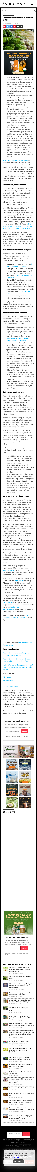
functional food (28, 695)
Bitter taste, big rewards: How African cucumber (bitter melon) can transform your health (17, 226)
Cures (19, 693)
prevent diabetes (16, 704)
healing (19, 697)
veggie (13, 706)
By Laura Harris (19, 973)
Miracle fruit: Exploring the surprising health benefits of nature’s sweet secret (21, 1024)
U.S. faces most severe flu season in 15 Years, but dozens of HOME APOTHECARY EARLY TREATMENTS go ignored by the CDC (21, 1033)
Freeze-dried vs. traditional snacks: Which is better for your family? (20, 1001)
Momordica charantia (22, 700)
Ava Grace (15, 23)
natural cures (7, 702)
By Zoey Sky (19, 996)
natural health (18, 702)
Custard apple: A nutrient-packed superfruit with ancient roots (19, 1042)
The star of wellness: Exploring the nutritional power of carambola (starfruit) (20, 1050)
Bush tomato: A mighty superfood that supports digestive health (20, 993)
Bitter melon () (15, 160)
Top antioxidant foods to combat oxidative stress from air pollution (19, 1058)
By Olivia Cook (19, 1090)
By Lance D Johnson (20, 1037)
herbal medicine (8, 700)
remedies (26, 704)
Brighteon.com (8, 603)
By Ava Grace (19, 980)
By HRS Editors (19, 1061)
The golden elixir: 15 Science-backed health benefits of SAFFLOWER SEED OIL (21, 1101)
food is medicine (16, 695)
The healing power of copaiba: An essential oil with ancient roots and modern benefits (19, 969)
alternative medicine (21, 690)
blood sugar (12, 693)
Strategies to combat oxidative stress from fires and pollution (20, 1065)
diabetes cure (26, 693)
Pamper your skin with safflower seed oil (21, 1088)
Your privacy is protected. (10, 736)
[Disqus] (18, 838)
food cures (6, 695)
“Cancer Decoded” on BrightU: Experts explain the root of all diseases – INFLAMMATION (21, 985)
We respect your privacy (25, 1144)
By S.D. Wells (19, 1120)
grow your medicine (9, 697)
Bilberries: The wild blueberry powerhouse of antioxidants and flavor (20, 1017)
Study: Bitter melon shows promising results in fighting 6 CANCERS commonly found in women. (18, 667)
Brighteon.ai (18, 581)
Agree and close (18, 1161)
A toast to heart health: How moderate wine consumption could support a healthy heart (20, 1080)
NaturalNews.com (9, 570)
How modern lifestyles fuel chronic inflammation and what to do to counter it (21, 1108)
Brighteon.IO (14, 607)
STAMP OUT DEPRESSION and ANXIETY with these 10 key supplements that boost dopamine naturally (20, 1116)
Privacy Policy (15, 1157)
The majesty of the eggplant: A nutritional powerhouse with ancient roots (20, 1008)
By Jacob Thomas (20, 989)
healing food (27, 697)
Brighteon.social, (8, 609)
